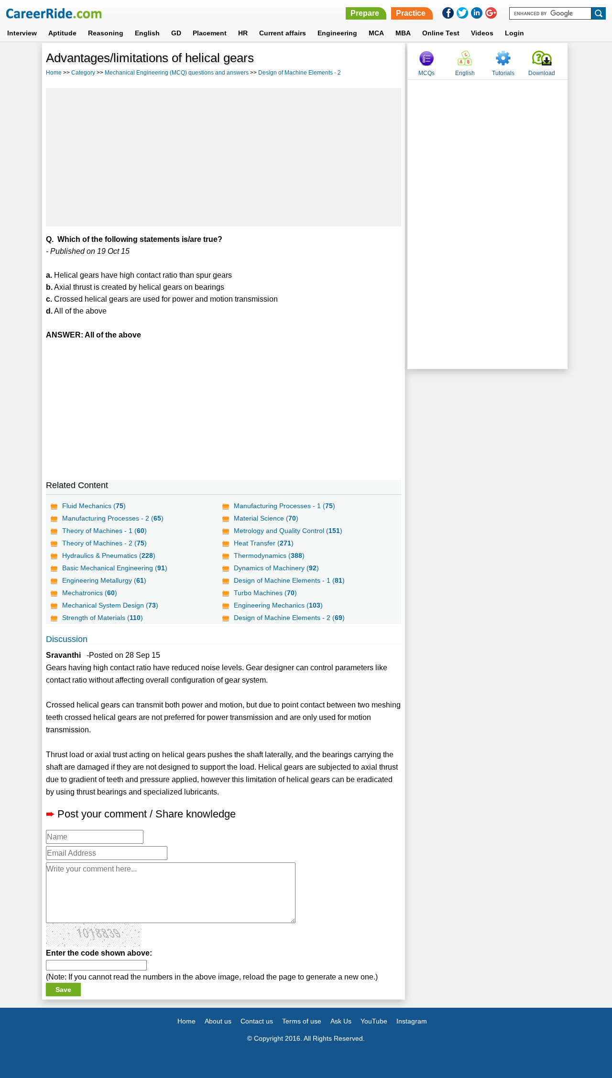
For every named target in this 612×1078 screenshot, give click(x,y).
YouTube (374, 1021)
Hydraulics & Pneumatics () (108, 555)
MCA (376, 33)
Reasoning (105, 33)
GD (176, 33)
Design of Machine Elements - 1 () (289, 580)
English (147, 33)
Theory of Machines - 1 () (104, 530)
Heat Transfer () (264, 543)
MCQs (426, 73)
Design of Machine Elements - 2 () (289, 617)
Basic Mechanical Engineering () (114, 568)
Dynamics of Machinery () (276, 568)
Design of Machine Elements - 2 (299, 72)
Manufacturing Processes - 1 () (284, 506)
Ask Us (340, 1021)
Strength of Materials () (102, 617)
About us (218, 1021)
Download (541, 73)
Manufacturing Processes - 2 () (113, 518)
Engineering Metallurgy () (104, 580)
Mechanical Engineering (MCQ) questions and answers (177, 72)
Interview (22, 33)
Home (54, 72)
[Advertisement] (224, 157)
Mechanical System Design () (110, 605)
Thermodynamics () (269, 555)
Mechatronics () (89, 593)
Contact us (256, 1021)
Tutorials (503, 73)
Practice (411, 13)
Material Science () (266, 518)
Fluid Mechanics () (94, 506)
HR (243, 33)
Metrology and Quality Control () (288, 530)
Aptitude (62, 33)
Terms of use (301, 1021)
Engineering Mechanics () (278, 605)
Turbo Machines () (265, 593)
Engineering (337, 33)
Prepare (364, 13)
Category (83, 72)
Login (514, 33)
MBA (403, 33)
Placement (210, 33)
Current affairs (282, 33)
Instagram (411, 1021)
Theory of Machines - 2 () (104, 543)
